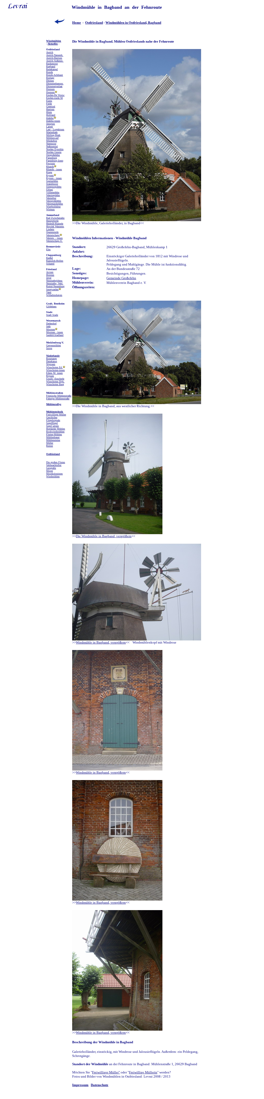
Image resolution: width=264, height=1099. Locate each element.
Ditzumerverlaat (54, 86)
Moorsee (50, 329)
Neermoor (51, 143)
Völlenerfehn (52, 192)
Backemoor (52, 63)
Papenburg (51, 157)
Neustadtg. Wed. (54, 283)
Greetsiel (50, 106)
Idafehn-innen (53, 120)
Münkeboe (51, 140)
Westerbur (51, 198)
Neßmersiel (52, 146)
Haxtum (50, 109)
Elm (48, 249)
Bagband (50, 66)
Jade (48, 326)
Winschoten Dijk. (55, 381)
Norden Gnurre (53, 152)
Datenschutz (99, 1085)
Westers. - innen (54, 238)
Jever (48, 277)
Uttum (49, 189)
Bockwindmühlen (55, 431)
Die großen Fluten (55, 462)
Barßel (49, 257)
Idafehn (50, 118)
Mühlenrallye (53, 404)
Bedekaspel (52, 69)
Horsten (50, 275)
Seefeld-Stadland (54, 335)
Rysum (50, 175)
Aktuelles (52, 43)
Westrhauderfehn (54, 203)
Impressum (80, 1085)
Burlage (50, 77)
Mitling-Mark (53, 135)
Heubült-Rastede (54, 223)
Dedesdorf (51, 323)
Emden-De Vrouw (55, 95)
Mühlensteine (53, 440)
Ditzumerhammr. (54, 83)
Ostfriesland (53, 454)
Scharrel (50, 263)
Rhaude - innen (54, 169)
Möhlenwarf (52, 138)
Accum (49, 272)
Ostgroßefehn (53, 155)
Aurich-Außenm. (54, 60)
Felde (49, 103)
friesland (96, 23)
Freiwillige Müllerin (143, 1072)
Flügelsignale (53, 420)
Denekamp (51, 361)
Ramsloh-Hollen (54, 260)
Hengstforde (52, 220)
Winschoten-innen (55, 370)
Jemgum (50, 123)
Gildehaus (51, 306)
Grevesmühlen (53, 345)
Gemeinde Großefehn (121, 278)
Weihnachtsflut (53, 465)
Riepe (49, 172)
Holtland (50, 115)
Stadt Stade (52, 315)
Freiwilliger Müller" (106, 1072)
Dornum (50, 89)
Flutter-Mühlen (54, 434)
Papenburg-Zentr (54, 160)
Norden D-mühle (54, 149)
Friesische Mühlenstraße (58, 395)
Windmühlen (53, 40)
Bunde (49, 72)
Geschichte (51, 417)
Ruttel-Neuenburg (55, 286)
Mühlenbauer (53, 437)
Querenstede (52, 232)
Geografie (51, 468)
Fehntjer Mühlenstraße (57, 398)
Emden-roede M (54, 98)
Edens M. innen (54, 373)
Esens (49, 100)
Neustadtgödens (54, 280)
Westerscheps (53, 235)
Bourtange (51, 358)
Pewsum (50, 163)
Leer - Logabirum (55, 129)
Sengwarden (52, 289)
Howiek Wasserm (55, 226)
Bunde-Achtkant (54, 75)
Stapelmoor (52, 183)
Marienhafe (51, 132)
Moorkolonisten (54, 473)
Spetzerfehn (52, 181)
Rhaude (50, 166)
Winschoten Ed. (54, 367)
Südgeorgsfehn (53, 186)
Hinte (49, 112)
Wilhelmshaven (54, 295)
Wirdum (50, 209)
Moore (49, 470)
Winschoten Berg (55, 384)
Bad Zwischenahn (55, 217)
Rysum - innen (54, 178)
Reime (49, 445)
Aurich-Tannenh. (54, 55)
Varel (48, 292)
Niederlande (53, 355)
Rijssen (50, 375)
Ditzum (50, 80)
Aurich (49, 52)
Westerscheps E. (54, 240)
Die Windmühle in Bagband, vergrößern (103, 536)
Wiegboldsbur (53, 206)
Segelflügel (52, 423)
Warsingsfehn (53, 195)
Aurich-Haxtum (54, 58)
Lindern (50, 229)
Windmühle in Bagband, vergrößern (101, 642)
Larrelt (49, 126)
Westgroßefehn (53, 200)
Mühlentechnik (54, 411)
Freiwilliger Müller (56, 414)
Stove (49, 348)
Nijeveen (50, 364)
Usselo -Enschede (55, 378)
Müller (49, 443)
